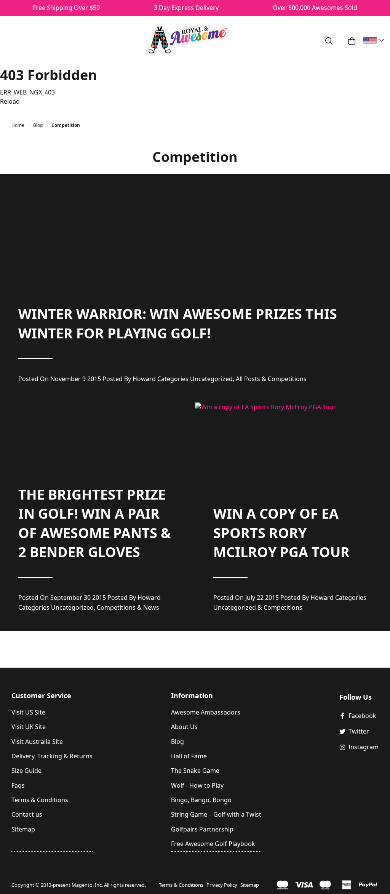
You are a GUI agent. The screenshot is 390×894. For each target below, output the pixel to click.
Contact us (26, 814)
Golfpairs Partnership (202, 829)
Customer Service (41, 695)
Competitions (287, 379)
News (151, 607)
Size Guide (26, 770)
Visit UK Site (28, 727)
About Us (184, 727)
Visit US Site (28, 712)
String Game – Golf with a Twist (216, 814)
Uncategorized (211, 379)
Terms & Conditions (39, 800)
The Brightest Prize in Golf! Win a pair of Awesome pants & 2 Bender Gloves (94, 523)
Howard (144, 379)
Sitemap (23, 829)
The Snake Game (195, 770)
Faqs (18, 785)
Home (18, 125)
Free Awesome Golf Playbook (213, 844)
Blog (38, 125)
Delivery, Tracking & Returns (52, 756)
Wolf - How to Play (197, 785)
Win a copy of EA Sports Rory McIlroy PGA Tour (281, 532)
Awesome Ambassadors (205, 712)
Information (192, 695)
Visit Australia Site (37, 741)
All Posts (248, 379)
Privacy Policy (221, 884)
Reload (10, 101)
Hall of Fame (189, 756)
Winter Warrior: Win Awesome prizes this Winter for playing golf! (177, 323)
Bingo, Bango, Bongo (201, 800)
